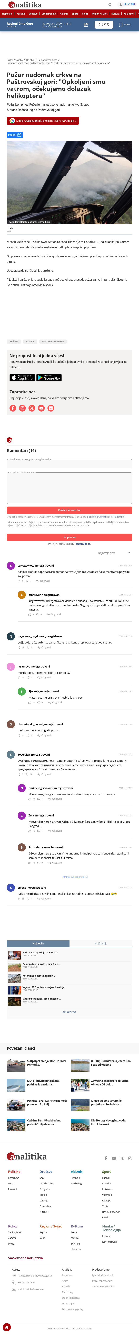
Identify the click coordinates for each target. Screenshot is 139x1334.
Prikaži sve (69, 1012)
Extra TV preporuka (102, 1280)
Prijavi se (70, 537)
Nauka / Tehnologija (111, 1228)
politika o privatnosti (97, 516)
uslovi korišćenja (116, 516)
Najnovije (7, 14)
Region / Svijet (99, 14)
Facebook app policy (72, 1309)
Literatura (76, 1249)
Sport (75, 14)
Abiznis (64, 14)
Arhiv (65, 1280)
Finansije (75, 1177)
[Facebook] (12, 408)
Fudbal (106, 1177)
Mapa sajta (68, 1303)
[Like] (19, 581)
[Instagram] (22, 408)
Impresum (67, 1275)
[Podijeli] (86, 25)
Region (43, 1232)
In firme (106, 1236)
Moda (11, 1243)
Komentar (13, 1177)
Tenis (105, 1206)
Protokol (12, 1189)
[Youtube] (41, 408)
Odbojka (106, 1200)
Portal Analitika (15, 60)
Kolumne (129, 14)
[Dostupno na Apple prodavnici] (22, 377)
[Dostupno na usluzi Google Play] (49, 377)
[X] (31, 408)
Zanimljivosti (15, 1232)
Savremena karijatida (25, 1258)
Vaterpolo (107, 1194)
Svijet (42, 1237)
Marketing (76, 1183)
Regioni (43, 1194)
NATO (11, 1183)
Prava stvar (45, 1206)
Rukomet (107, 1189)
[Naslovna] (7, 1327)
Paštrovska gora (53, 341)
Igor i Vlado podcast (102, 1275)
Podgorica (44, 1189)
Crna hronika (49, 14)
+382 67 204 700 (26, 1282)
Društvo (33, 14)
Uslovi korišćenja (71, 1297)
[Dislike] (27, 581)
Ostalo (105, 1217)
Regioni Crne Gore (47, 60)
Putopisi (43, 1211)
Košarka (106, 1183)
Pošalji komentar (69, 510)
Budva (30, 341)
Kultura (115, 14)
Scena (74, 1232)
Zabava (12, 1237)
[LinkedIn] (50, 408)
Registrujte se (82, 543)
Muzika (74, 1237)
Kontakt (66, 1286)
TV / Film (75, 1243)
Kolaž (85, 14)
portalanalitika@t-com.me (31, 1289)
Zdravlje (43, 1200)
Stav (41, 1177)
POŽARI (14, 341)
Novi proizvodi (109, 1241)
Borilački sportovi (111, 1211)
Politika (20, 14)
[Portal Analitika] (27, 1156)
